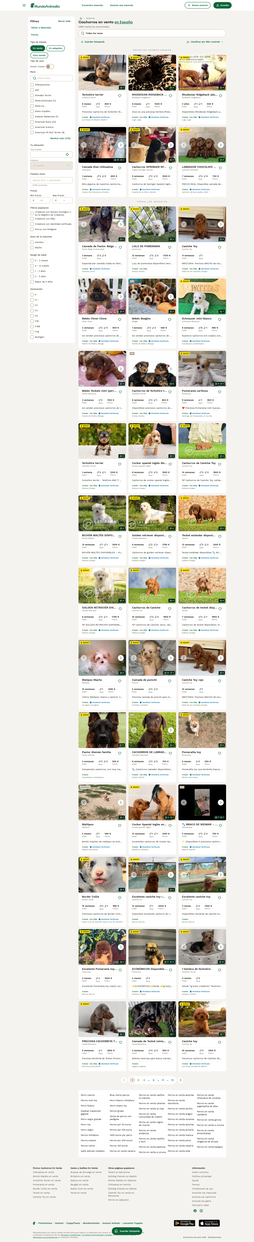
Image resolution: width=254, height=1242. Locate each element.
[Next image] (121, 145)
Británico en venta (80, 1176)
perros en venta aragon (180, 1114)
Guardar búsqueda (95, 41)
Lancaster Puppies (133, 1223)
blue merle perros (119, 1095)
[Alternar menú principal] (24, 5)
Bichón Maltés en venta (45, 1176)
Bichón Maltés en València (122, 1180)
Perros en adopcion (118, 1200)
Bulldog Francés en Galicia (122, 1188)
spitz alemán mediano (93, 1151)
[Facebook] (195, 1211)
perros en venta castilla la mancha (151, 1096)
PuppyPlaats (73, 1223)
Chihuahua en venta (43, 1172)
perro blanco (87, 1105)
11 (163, 1080)
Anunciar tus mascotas (204, 1193)
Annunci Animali (111, 1223)
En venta (37, 48)
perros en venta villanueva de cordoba (208, 1096)
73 (172, 1080)
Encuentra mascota (92, 5)
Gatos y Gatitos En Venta (84, 1168)
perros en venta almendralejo (205, 1132)
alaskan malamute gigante (91, 1112)
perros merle (88, 1145)
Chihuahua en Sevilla (119, 1184)
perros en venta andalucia (147, 1132)
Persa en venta (78, 1193)
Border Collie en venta (45, 1188)
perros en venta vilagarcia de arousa (207, 1140)
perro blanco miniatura (122, 1100)
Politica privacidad (201, 1176)
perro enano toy (118, 1105)
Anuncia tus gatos (201, 1201)
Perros (34, 34)
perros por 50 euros (120, 1124)
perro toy (86, 1124)
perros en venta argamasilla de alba (207, 1105)
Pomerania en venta (43, 1184)
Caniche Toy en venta (44, 1197)
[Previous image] (84, 145)
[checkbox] (32, 85)
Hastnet (59, 1223)
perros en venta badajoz (210, 1147)
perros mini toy (89, 1100)
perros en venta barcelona (176, 1102)
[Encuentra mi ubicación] (67, 154)
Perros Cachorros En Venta (47, 1168)
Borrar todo (64, 21)
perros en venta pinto (179, 1140)
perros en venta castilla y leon (151, 1140)
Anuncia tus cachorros (204, 1197)
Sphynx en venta (79, 1180)
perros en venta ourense (181, 1119)
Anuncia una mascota (121, 5)
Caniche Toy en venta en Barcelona (121, 1194)
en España (124, 22)
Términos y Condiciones (71, 1235)
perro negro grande (91, 1119)
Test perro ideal (200, 1205)
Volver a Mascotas (41, 27)
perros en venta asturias (181, 1095)
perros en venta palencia (152, 1147)
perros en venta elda (179, 1151)
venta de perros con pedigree (120, 1118)
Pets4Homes (45, 1223)
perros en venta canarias (152, 1103)
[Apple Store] (209, 1223)
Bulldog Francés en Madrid (122, 1176)
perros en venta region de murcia (151, 1123)
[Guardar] (120, 96)
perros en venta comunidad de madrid (150, 1115)
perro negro (87, 1130)
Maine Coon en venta (82, 1188)
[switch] (50, 66)
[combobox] (47, 154)
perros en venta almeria (180, 1130)
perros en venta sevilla (180, 1108)
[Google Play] (184, 1223)
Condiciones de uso (202, 1188)
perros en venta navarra (122, 1151)
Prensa (195, 1184)
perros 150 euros (119, 1145)
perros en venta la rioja (151, 1108)
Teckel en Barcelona (119, 1172)
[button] (102, 145)
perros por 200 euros (121, 1140)
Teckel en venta (41, 1193)
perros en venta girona (209, 1120)
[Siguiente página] (180, 1080)
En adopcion (55, 48)
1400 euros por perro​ (121, 1135)
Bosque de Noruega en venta (86, 1172)
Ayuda (195, 1180)
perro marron (88, 1095)
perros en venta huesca (180, 1135)
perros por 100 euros (121, 1130)
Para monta (39, 55)
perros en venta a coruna (152, 1152)
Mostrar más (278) (60, 138)
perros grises (117, 1111)
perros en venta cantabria (205, 1113)
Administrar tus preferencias (45, 1237)
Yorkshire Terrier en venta (47, 1180)
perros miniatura (89, 1135)
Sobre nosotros (200, 1172)
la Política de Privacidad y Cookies (97, 1235)
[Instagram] (201, 1211)
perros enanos (88, 1140)
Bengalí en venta (79, 1184)
